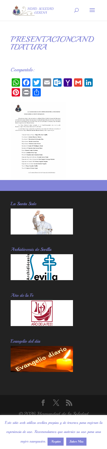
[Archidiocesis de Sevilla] (42, 278)
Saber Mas (76, 441)
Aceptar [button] (56, 441)
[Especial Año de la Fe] (42, 324)
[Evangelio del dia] (42, 370)
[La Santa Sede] (42, 233)
